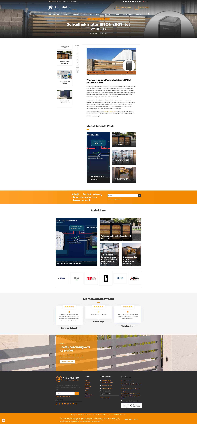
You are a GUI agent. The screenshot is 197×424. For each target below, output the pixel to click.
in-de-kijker (101, 19)
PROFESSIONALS (72, 1)
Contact (87, 397)
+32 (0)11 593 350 (107, 385)
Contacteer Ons (67, 361)
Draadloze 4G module (127, 381)
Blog (86, 393)
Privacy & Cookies (108, 414)
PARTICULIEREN (53, 1)
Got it (136, 420)
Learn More (128, 420)
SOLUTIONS (62, 1)
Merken (87, 388)
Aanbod (87, 384)
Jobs (86, 390)
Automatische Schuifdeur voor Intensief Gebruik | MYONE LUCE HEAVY (130, 396)
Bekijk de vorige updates (115, 199)
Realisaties (88, 386)
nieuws (107, 19)
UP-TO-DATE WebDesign (120, 414)
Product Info (88, 395)
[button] (58, 278)
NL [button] (145, 1)
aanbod (94, 19)
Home (89, 19)
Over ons (87, 382)
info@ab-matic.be (109, 111)
